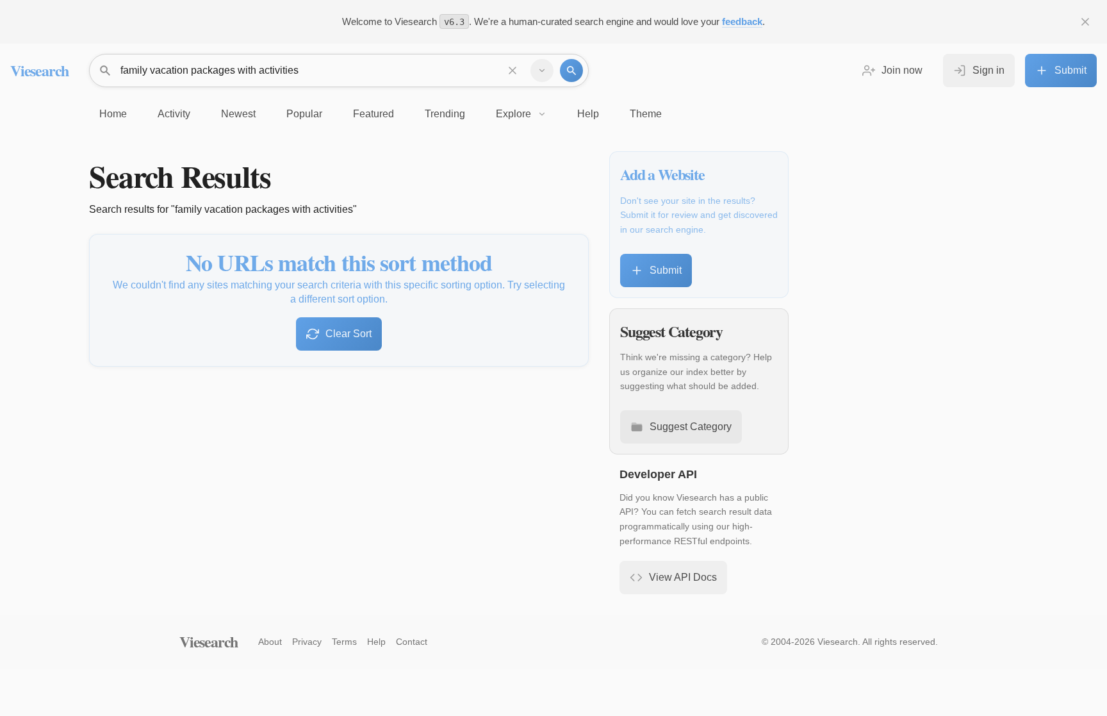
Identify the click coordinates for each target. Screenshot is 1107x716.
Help (376, 642)
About (270, 642)
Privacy (307, 642)
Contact (411, 642)
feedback (742, 21)
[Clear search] (512, 70)
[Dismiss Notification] (1085, 21)
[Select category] (542, 70)
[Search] (571, 70)
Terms (344, 642)
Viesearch (39, 70)
